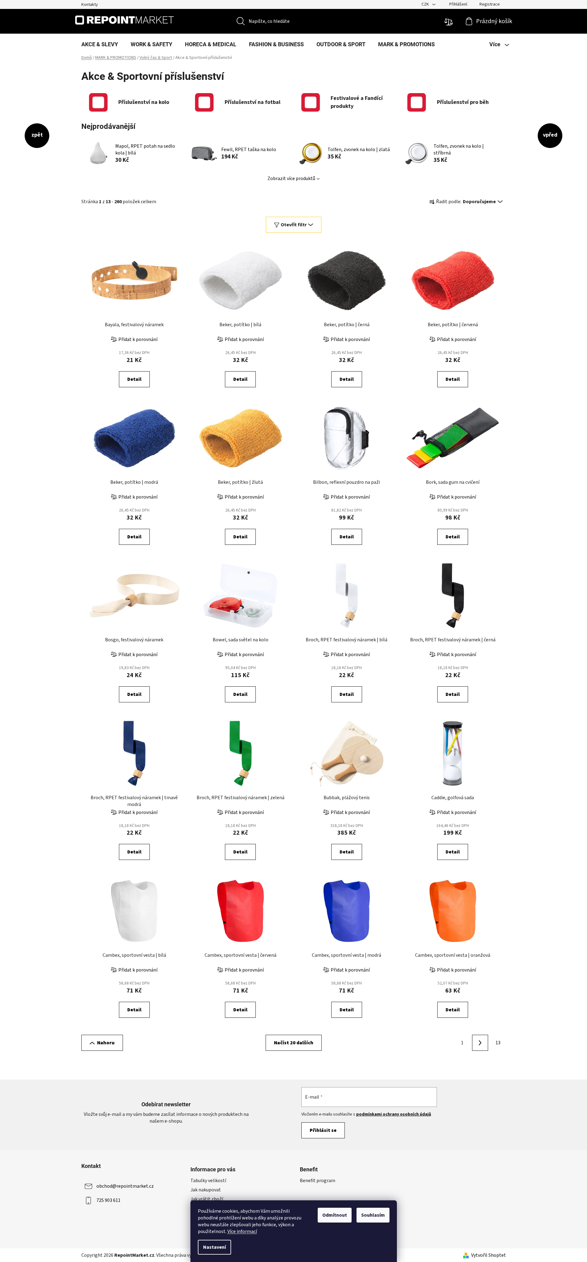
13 (497, 1042)
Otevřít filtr (294, 224)
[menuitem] (99, 44)
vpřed (550, 135)
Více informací (242, 1231)
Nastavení (214, 1247)
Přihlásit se (323, 1130)
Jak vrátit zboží (206, 1199)
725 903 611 (108, 1200)
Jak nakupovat (205, 1189)
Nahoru (106, 1042)
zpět (37, 135)
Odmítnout (334, 1215)
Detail (134, 379)
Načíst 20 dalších (293, 1042)
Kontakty (89, 5)
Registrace (489, 4)
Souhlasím (373, 1215)
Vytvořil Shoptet (488, 1255)
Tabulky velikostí (208, 1180)
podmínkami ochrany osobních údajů (393, 1114)
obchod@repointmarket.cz (125, 1186)
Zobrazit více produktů (291, 178)
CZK (426, 4)
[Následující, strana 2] (480, 1043)
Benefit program (317, 1180)
